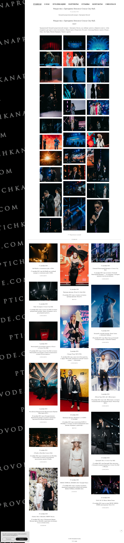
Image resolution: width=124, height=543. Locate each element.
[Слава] (74, 59)
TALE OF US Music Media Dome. (105, 500)
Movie (74, 299)
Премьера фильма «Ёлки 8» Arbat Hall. (74, 292)
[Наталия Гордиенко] (74, 123)
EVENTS (74, 491)
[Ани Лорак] (74, 75)
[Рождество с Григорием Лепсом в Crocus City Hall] (51, 42)
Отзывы (85, 4)
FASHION (43, 525)
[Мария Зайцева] (51, 75)
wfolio (76, 541)
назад (74, 23)
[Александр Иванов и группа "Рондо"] (98, 59)
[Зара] (74, 107)
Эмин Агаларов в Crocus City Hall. (43, 306)
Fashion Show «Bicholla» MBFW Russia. (43, 516)
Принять (22, 539)
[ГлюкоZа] (98, 107)
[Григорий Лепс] (98, 165)
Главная (37, 4)
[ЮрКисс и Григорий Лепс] (51, 142)
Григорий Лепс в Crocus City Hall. (105, 460)
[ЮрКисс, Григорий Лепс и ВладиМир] (74, 156)
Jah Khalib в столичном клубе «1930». (43, 268)
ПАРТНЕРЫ (73, 4)
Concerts (43, 275)
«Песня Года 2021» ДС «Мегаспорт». (105, 397)
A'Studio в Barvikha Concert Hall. (43, 453)
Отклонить (8, 539)
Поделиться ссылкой (75, 234)
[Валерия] (74, 91)
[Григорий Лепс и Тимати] (51, 174)
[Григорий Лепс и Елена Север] (51, 199)
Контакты (97, 4)
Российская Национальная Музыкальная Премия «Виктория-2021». (43, 412)
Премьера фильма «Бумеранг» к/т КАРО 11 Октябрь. (74, 418)
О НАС (47, 4)
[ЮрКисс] (51, 126)
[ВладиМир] (98, 123)
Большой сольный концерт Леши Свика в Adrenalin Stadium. (105, 334)
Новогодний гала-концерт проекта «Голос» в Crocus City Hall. (43, 347)
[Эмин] (51, 100)
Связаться (110, 4)
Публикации (59, 4)
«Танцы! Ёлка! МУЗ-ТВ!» (74, 354)
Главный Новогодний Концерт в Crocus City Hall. (105, 269)
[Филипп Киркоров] (74, 140)
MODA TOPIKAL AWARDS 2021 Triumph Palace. (74, 482)
